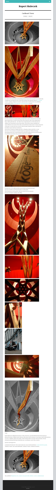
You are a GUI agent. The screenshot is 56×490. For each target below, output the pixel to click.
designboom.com (14, 475)
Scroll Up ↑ (28, 488)
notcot (35, 475)
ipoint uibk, (26, 475)
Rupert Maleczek (28, 6)
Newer (26, 16)
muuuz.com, (21, 475)
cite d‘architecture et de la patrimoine (21, 103)
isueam (42, 475)
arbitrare (32, 475)
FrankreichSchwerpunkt (41, 444)
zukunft (38, 475)
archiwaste (39, 100)
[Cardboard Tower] (22, 43)
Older (30, 16)
